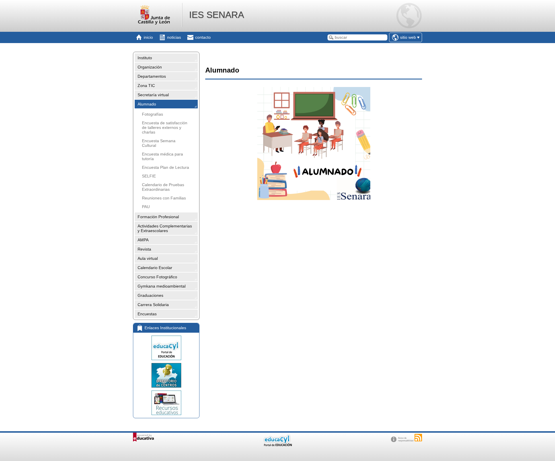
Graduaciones (150, 295)
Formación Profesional (158, 216)
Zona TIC (146, 85)
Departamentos (152, 76)
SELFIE (149, 176)
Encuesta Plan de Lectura (165, 167)
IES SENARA (216, 15)
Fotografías (152, 114)
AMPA (143, 240)
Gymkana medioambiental (162, 286)
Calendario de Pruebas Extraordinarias (163, 187)
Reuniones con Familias (164, 198)
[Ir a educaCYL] (277, 445)
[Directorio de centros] (166, 375)
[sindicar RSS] (418, 437)
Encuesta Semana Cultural (158, 143)
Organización (150, 67)
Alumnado (147, 104)
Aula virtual (148, 258)
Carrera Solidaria (153, 304)
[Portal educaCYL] (166, 348)
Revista (144, 249)
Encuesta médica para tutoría (162, 156)
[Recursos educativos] (166, 402)
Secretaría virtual (153, 94)
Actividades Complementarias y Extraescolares (165, 228)
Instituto (145, 57)
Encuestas (147, 314)
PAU (146, 206)
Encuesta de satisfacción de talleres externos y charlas (164, 127)
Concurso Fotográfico (157, 277)
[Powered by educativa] (143, 437)
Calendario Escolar (155, 267)
